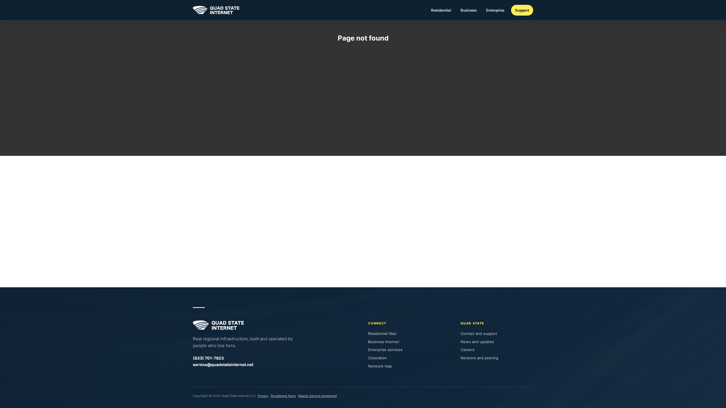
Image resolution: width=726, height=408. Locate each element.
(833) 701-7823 (208, 358)
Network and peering (479, 358)
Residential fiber (382, 333)
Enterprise (495, 10)
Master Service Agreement (317, 396)
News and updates (477, 341)
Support (522, 10)
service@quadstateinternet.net (223, 364)
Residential (441, 10)
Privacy (263, 396)
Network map (380, 366)
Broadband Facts (283, 396)
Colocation (377, 358)
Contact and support (479, 333)
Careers (467, 349)
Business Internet (383, 341)
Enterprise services (385, 349)
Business (469, 10)
